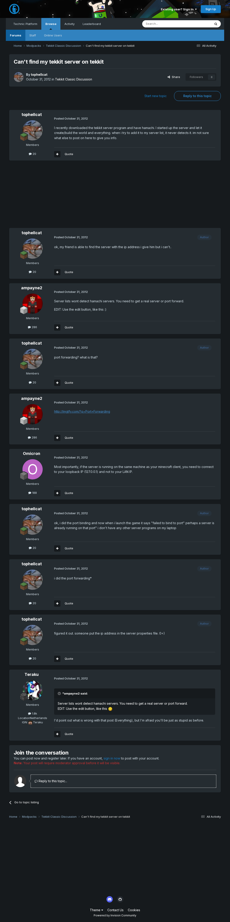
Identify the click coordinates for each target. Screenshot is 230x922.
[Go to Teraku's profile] (32, 690)
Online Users (53, 35)
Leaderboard (92, 24)
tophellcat (39, 74)
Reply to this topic (197, 96)
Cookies (134, 910)
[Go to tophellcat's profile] (19, 77)
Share (175, 77)
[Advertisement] (61, 196)
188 (34, 492)
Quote (69, 154)
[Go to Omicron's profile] (32, 469)
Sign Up (211, 9)
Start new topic (155, 96)
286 (34, 327)
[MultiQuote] (57, 154)
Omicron (31, 453)
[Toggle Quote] (60, 693)
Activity (69, 24)
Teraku (31, 674)
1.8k (34, 713)
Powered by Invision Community (115, 915)
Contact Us (115, 910)
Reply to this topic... (52, 781)
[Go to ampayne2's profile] (32, 304)
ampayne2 (31, 287)
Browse (50, 24)
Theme (95, 910)
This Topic (198, 23)
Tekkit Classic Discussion (73, 79)
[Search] (216, 23)
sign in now (112, 758)
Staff (32, 35)
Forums (15, 35)
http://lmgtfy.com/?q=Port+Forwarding (82, 411)
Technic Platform (25, 24)
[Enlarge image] (110, 708)
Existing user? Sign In (178, 9)
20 (34, 154)
